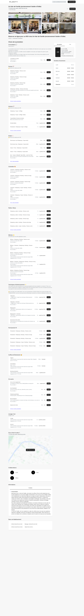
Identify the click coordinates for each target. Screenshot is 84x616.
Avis (70, 44)
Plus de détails (13, 61)
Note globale (59, 44)
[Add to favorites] (67, 9)
